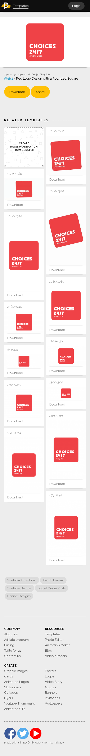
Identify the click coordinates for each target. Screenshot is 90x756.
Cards (8, 676)
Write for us (12, 650)
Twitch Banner (53, 580)
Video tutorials (56, 656)
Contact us (12, 656)
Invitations (52, 698)
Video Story (53, 682)
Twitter (23, 733)
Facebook (10, 733)
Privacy (59, 742)
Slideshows (12, 687)
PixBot (9, 78)
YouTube (35, 733)
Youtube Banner (19, 588)
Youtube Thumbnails (19, 703)
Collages (11, 693)
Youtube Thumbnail (21, 580)
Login (76, 6)
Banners (51, 693)
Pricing (9, 645)
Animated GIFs (14, 709)
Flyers (8, 698)
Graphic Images (15, 671)
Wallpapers (53, 703)
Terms (48, 742)
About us (11, 634)
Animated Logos (16, 682)
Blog (48, 650)
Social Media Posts (52, 588)
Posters (50, 671)
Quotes (50, 687)
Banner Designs (19, 596)
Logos (49, 676)
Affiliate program (16, 640)
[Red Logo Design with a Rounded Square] (66, 155)
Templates (52, 634)
